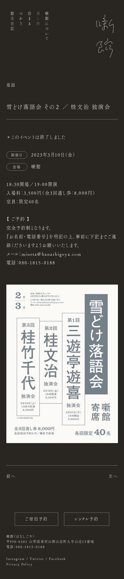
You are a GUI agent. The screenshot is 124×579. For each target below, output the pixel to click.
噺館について (47, 26)
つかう (20, 19)
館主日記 (12, 22)
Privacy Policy (19, 564)
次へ (113, 476)
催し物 (38, 19)
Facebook (57, 558)
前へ (11, 476)
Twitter (37, 558)
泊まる (29, 19)
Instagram (15, 558)
